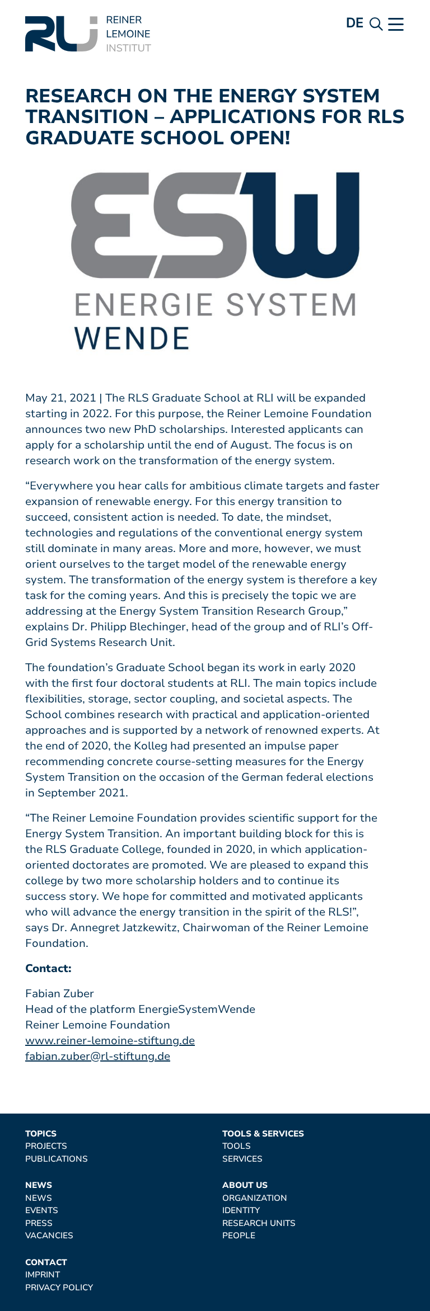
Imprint (42, 1275)
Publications (56, 1159)
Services (242, 1159)
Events (41, 1210)
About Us (245, 1185)
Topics (41, 1134)
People (238, 1236)
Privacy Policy (59, 1288)
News (38, 1185)
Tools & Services (263, 1134)
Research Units (259, 1223)
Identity (241, 1210)
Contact (46, 1262)
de (355, 23)
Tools (236, 1146)
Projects (46, 1146)
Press (39, 1223)
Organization (254, 1198)
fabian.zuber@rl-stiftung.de (97, 1056)
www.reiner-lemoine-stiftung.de (110, 1040)
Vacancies (49, 1236)
